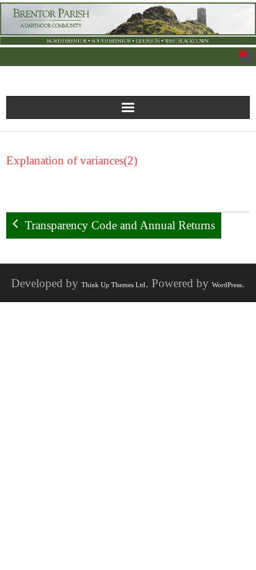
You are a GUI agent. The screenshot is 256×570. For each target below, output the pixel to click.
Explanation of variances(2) (71, 160)
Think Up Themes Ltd (113, 284)
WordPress (227, 284)
